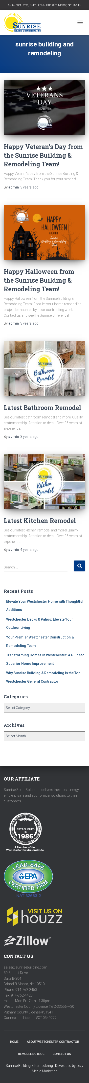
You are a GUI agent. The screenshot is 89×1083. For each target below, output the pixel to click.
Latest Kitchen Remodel (40, 521)
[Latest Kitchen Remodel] (44, 481)
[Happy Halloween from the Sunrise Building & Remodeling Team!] (44, 232)
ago (29, 187)
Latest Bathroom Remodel (42, 408)
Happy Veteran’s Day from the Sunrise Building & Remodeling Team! (43, 155)
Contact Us (62, 1054)
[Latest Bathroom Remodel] (44, 368)
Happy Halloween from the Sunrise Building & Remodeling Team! (39, 280)
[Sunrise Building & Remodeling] (24, 22)
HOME (14, 1042)
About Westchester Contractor (53, 1042)
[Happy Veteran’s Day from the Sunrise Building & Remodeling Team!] (44, 107)
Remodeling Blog (31, 1054)
